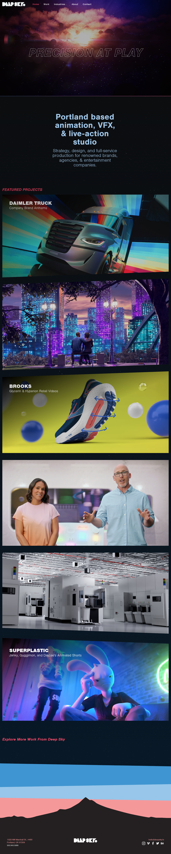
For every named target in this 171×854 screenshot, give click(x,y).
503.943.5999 (12, 845)
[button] (60, 4)
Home (36, 4)
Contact (87, 4)
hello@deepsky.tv (156, 839)
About (75, 4)
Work (46, 4)
